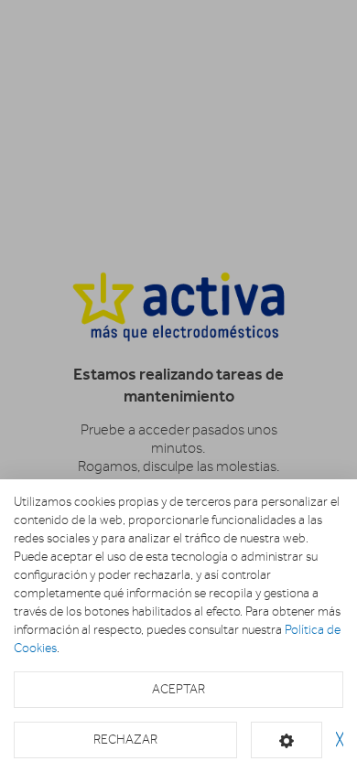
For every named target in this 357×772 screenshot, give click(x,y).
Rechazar (125, 739)
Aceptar (178, 689)
